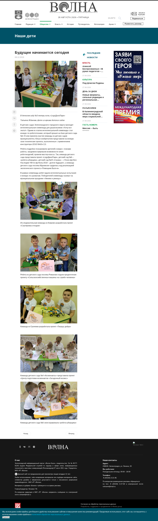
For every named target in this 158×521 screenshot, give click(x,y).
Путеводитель (84, 24)
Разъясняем (89, 108)
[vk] (24, 447)
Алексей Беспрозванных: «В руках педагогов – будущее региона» (92, 70)
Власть (58, 24)
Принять (6, 517)
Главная (18, 24)
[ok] (20, 447)
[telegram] (34, 447)
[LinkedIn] (14, 112)
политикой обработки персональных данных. (51, 514)
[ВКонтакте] (14, 118)
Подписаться (137, 18)
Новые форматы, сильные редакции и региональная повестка (93, 99)
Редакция (29, 24)
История (70, 24)
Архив (111, 24)
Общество (44, 24)
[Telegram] (14, 130)
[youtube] (29, 447)
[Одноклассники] (14, 124)
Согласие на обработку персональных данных (98, 504)
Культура (87, 80)
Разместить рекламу (133, 24)
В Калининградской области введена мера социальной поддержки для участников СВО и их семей (93, 117)
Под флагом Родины (93, 83)
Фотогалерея (99, 24)
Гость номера (89, 125)
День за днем (89, 91)
